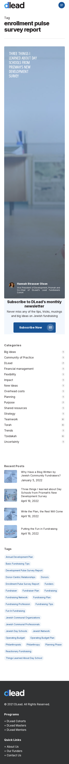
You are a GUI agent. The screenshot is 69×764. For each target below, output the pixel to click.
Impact (8, 380)
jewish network (41, 631)
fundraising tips (44, 604)
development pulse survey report (24, 570)
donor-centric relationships (20, 577)
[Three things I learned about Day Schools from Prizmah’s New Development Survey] (34, 172)
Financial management (19, 368)
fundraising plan (42, 597)
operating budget (15, 637)
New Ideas (11, 385)
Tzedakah (10, 436)
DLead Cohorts (16, 721)
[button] (61, 5)
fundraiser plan (31, 590)
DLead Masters (16, 725)
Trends (8, 430)
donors (45, 577)
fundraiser (11, 590)
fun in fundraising (15, 610)
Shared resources (15, 408)
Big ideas (10, 352)
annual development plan (19, 557)
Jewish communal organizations (23, 617)
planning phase (53, 644)
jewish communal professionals (23, 624)
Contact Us (14, 755)
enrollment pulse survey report (22, 584)
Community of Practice (19, 357)
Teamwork (11, 419)
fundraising (51, 590)
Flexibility (10, 374)
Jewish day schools (16, 631)
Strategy (9, 413)
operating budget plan (42, 637)
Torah (8, 425)
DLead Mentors (16, 729)
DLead (8, 363)
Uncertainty (11, 441)
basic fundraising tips (18, 563)
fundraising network (17, 597)
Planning (9, 396)
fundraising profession (18, 604)
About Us (13, 746)
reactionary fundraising (18, 651)
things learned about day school (24, 658)
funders (49, 584)
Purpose (9, 402)
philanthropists (13, 644)
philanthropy (33, 644)
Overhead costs (14, 391)
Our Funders (14, 751)
